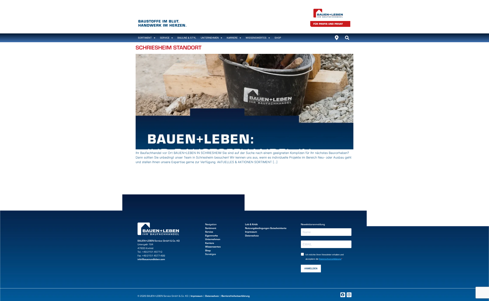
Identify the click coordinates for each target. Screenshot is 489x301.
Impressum (251, 231)
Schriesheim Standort (169, 47)
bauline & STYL (186, 37)
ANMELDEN (310, 268)
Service (164, 37)
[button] (347, 38)
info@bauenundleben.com (151, 259)
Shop (277, 37)
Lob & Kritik (251, 224)
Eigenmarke (211, 235)
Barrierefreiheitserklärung (235, 296)
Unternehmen (210, 37)
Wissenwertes (213, 246)
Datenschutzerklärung (330, 259)
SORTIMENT (145, 37)
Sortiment (210, 228)
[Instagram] (349, 294)
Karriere (232, 37)
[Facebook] (342, 294)
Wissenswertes (256, 37)
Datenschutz (252, 235)
